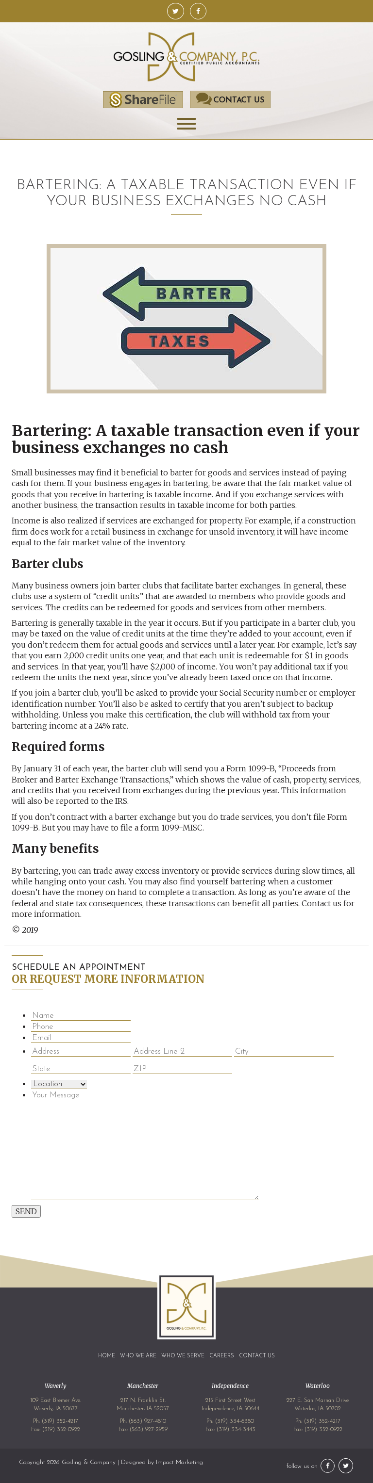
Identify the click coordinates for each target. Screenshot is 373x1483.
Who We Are (138, 1356)
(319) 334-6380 (234, 1421)
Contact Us (257, 1356)
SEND (26, 1211)
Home (106, 1356)
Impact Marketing (179, 1462)
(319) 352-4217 (60, 1421)
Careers (221, 1356)
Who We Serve (182, 1356)
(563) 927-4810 (147, 1421)
